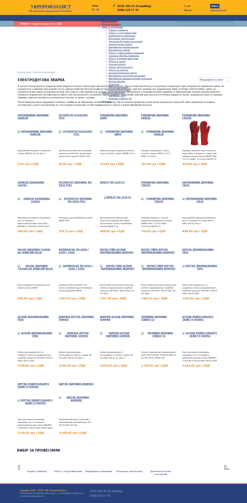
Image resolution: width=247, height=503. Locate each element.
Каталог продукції (111, 24)
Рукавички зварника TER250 (155, 184)
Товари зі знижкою (118, 30)
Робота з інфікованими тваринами (126, 53)
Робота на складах (118, 70)
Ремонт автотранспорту (121, 67)
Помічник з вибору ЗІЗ (120, 98)
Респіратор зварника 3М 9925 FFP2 (75, 184)
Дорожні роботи (117, 64)
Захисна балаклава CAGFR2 (31, 184)
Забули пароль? (218, 10)
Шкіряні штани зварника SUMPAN (117, 318)
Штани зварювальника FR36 (33, 318)
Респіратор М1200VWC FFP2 (73, 117)
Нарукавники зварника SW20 (197, 184)
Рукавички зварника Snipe (114, 117)
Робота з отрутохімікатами (122, 33)
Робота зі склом (117, 61)
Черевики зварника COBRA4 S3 (154, 318)
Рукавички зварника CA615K (196, 117)
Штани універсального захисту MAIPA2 (197, 318)
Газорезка (114, 84)
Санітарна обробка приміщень (124, 55)
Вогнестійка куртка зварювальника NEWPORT (158, 251)
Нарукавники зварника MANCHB (33, 117)
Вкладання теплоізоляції (122, 38)
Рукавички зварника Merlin (155, 117)
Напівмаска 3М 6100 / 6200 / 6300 (74, 251)
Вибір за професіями (112, 27)
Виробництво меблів (119, 50)
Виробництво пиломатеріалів (124, 47)
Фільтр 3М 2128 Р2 (112, 182)
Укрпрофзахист (50, 6)
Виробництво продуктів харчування (127, 75)
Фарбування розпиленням (122, 35)
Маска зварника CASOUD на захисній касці (34, 251)
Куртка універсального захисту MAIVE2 (33, 386)
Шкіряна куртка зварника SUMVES (76, 318)
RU (93, 9)
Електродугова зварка (120, 44)
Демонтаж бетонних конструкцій (125, 41)
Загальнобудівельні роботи (123, 73)
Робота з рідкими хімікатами (123, 58)
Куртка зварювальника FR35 (198, 251)
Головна (106, 18)
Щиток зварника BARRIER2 (76, 384)
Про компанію (109, 21)
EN (97, 9)
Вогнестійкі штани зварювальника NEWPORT (117, 251)
